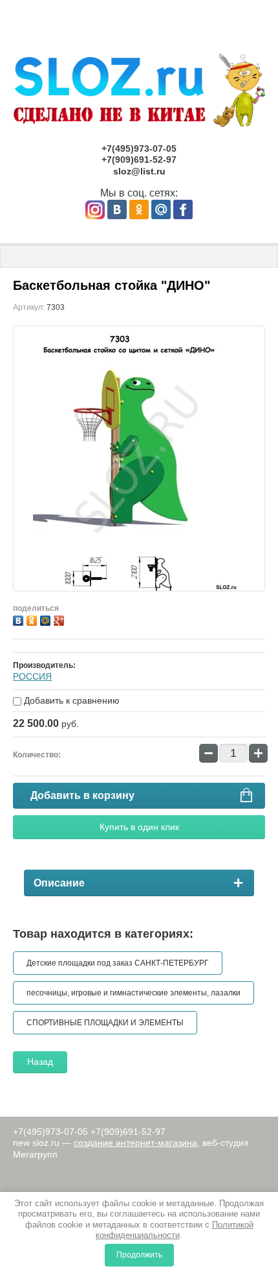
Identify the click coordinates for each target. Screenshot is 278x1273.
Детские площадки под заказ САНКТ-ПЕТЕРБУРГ (118, 963)
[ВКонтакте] (20, 619)
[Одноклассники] (33, 619)
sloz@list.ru (139, 171)
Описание (59, 882)
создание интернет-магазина (135, 1142)
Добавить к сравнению (70, 700)
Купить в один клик (139, 827)
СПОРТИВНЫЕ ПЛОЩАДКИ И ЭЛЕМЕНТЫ (105, 1022)
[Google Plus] (60, 619)
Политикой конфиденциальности (174, 1230)
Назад (40, 1061)
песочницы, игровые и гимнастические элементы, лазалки (134, 992)
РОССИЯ (32, 676)
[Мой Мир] (47, 619)
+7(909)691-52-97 (139, 159)
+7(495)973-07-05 (139, 148)
